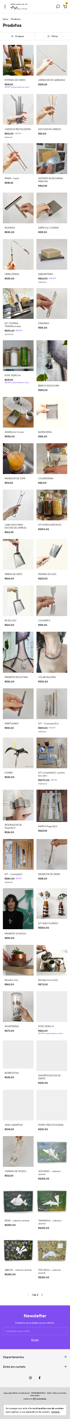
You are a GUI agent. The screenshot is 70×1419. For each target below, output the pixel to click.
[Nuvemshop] (35, 1399)
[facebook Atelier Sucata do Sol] (39, 1377)
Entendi (56, 1411)
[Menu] (6, 7)
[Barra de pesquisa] (57, 7)
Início (5, 19)
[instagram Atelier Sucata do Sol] (30, 1377)
